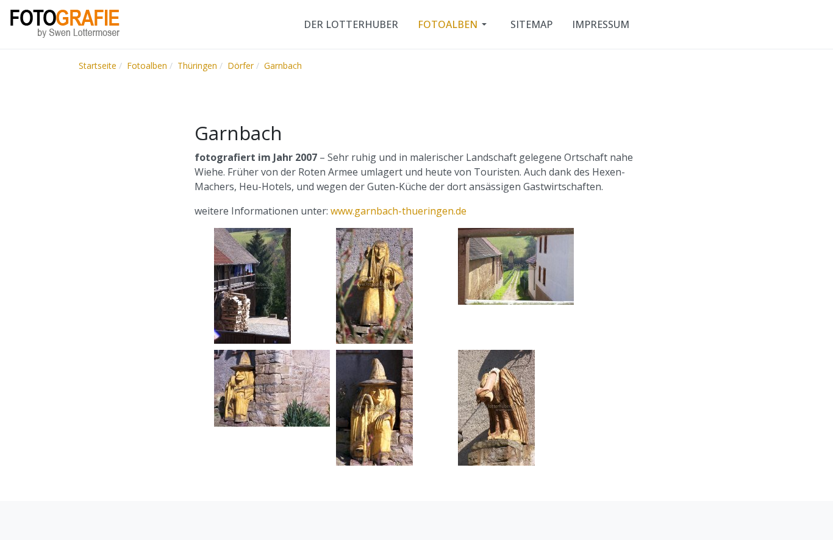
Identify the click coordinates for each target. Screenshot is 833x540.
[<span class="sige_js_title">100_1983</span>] (374, 285)
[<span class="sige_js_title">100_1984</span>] (374, 407)
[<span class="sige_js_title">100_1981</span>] (496, 407)
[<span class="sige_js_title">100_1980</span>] (272, 387)
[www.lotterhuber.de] (65, 23)
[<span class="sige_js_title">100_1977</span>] (252, 285)
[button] (454, 24)
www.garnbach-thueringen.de (399, 211)
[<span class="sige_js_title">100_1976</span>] (516, 265)
